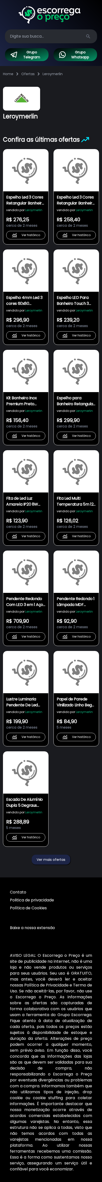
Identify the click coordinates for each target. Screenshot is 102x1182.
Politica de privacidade (32, 900)
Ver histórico (31, 235)
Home (8, 73)
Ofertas (28, 73)
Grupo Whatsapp (80, 55)
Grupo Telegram (31, 55)
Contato (18, 892)
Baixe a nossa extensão (32, 928)
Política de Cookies (28, 908)
